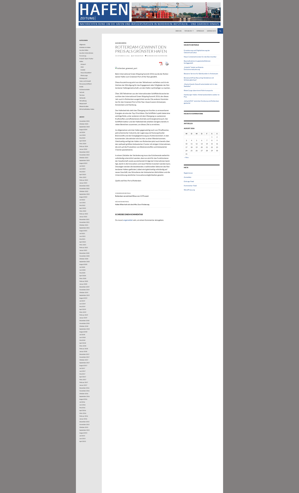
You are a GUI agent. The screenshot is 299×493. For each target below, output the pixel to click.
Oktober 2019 (83, 292)
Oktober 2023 (83, 157)
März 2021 (82, 245)
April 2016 (82, 410)
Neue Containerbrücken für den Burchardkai (200, 57)
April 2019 (82, 309)
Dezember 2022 (84, 186)
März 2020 (82, 278)
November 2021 (84, 222)
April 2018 (82, 343)
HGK (82, 67)
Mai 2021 (82, 239)
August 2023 (83, 163)
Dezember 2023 (84, 152)
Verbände (82, 98)
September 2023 (84, 160)
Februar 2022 (83, 214)
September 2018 (84, 329)
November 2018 (84, 323)
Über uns (178, 31)
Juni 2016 (82, 405)
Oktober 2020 (83, 259)
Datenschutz (211, 31)
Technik (81, 92)
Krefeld (83, 70)
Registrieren (188, 173)
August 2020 (83, 264)
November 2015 (84, 424)
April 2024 (82, 141)
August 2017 (83, 365)
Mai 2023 (82, 172)
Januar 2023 (83, 183)
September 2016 (84, 396)
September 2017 (84, 363)
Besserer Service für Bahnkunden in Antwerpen (201, 74)
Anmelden (187, 177)
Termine (81, 95)
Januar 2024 (83, 149)
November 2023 (84, 155)
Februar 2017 (83, 382)
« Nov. (186, 157)
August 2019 (83, 298)
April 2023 (82, 174)
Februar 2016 (83, 416)
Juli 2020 (82, 267)
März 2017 (82, 379)
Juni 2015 (82, 438)
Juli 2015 (82, 436)
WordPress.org (189, 190)
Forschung (82, 56)
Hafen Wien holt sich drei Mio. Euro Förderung (132, 203)
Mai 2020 (82, 273)
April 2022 (82, 208)
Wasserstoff (83, 103)
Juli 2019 (82, 301)
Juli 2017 (82, 368)
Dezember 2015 (84, 422)
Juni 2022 (82, 202)
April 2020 (82, 275)
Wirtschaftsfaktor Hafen (86, 109)
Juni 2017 (82, 371)
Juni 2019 (82, 304)
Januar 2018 (83, 351)
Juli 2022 (82, 200)
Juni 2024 (82, 135)
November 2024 (84, 121)
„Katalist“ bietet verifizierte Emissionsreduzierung (193, 68)
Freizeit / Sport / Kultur (86, 58)
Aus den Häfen (120, 43)
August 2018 (83, 332)
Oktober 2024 (83, 124)
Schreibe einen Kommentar (157, 56)
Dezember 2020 (84, 253)
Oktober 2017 (83, 360)
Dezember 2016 (84, 388)
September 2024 (84, 127)
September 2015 (84, 430)
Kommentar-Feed (190, 186)
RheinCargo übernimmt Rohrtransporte (198, 90)
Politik (81, 87)
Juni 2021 (82, 236)
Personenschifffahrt (85, 84)
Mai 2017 (82, 374)
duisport (83, 64)
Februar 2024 (83, 146)
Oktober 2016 (83, 393)
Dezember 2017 (84, 354)
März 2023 (82, 177)
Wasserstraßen (84, 106)
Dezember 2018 (84, 320)
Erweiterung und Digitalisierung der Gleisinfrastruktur (197, 51)
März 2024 (82, 143)
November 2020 (84, 256)
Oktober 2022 (83, 191)
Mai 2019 (82, 306)
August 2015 (83, 433)
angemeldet (128, 220)
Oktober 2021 (83, 225)
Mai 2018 (82, 340)
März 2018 (82, 346)
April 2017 (82, 377)
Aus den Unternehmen (86, 53)
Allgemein (82, 44)
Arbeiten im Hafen (85, 47)
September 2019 (84, 295)
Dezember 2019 (84, 287)
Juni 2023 (82, 169)
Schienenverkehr (84, 89)
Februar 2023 (83, 180)
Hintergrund (83, 78)
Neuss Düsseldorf (86, 73)
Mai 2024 (82, 138)
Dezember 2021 (84, 219)
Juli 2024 (82, 132)
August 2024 (83, 129)
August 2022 (83, 197)
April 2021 (82, 242)
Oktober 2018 (83, 326)
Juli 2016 (82, 402)
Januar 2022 (83, 216)
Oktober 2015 (83, 427)
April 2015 (82, 441)
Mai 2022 (82, 205)
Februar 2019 (83, 315)
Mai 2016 (82, 407)
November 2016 (84, 391)
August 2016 (83, 399)
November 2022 (84, 188)
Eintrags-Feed (189, 181)
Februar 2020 (83, 281)
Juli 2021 (82, 233)
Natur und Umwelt (85, 81)
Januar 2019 (83, 318)
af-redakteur (138, 56)
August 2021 (83, 231)
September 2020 (84, 261)
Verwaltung (82, 101)
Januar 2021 (83, 250)
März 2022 (82, 211)
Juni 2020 (82, 270)
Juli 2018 (82, 334)
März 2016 (82, 413)
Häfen (81, 61)
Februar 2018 (83, 349)
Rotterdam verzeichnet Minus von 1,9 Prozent (132, 194)
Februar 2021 (83, 247)
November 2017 (84, 357)
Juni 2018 (82, 337)
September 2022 (84, 194)
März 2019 (82, 312)
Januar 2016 (83, 419)
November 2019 (84, 290)
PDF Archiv (188, 31)
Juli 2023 (82, 166)
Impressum (200, 31)
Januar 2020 (83, 284)
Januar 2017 (83, 385)
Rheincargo (84, 75)
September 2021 (84, 228)
